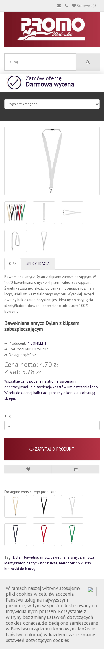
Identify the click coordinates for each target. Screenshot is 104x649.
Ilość (7, 416)
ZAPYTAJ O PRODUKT (54, 449)
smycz (76, 557)
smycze (89, 557)
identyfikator (14, 563)
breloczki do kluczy (19, 568)
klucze (52, 563)
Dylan (18, 557)
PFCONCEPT (37, 343)
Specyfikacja (38, 263)
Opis (12, 263)
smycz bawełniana (55, 557)
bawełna (31, 557)
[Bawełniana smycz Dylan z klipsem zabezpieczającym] (52, 161)
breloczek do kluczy (75, 563)
